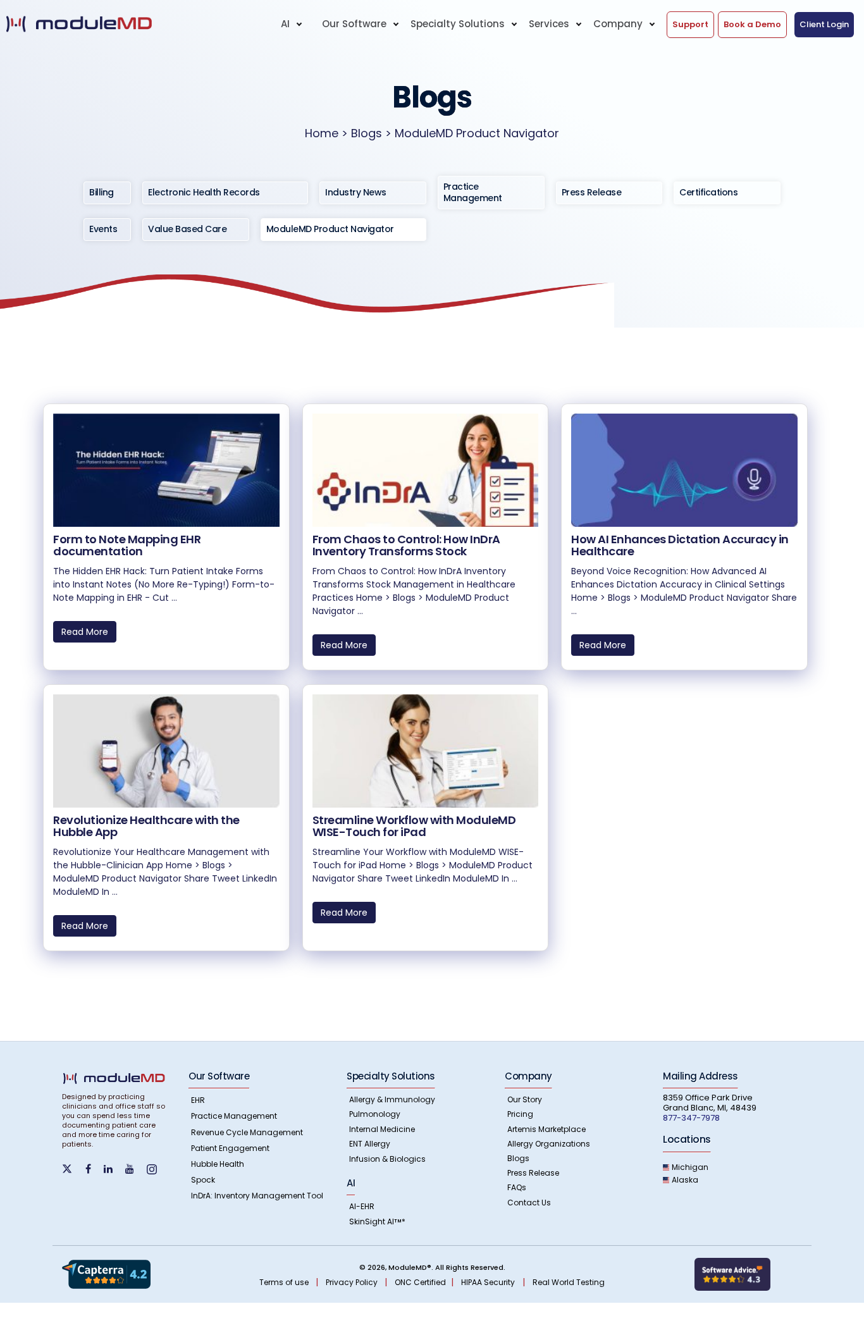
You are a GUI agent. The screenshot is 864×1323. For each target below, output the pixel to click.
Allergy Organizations (548, 1143)
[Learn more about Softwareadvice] (732, 1273)
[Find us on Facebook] (93, 1169)
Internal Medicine (382, 1129)
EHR (198, 1100)
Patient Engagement (230, 1148)
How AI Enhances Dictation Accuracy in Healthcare (680, 545)
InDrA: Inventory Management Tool (257, 1195)
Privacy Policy (353, 1282)
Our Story (524, 1099)
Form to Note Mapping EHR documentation (127, 545)
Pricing (520, 1114)
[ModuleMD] (102, 24)
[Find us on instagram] (157, 1169)
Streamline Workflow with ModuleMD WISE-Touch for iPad (414, 826)
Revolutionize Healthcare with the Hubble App (146, 826)
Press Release (533, 1172)
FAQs (516, 1187)
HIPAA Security (488, 1282)
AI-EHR (361, 1206)
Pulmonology (374, 1114)
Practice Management (234, 1116)
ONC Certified (420, 1282)
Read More (84, 631)
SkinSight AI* (377, 1221)
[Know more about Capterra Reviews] (106, 1273)
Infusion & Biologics (387, 1159)
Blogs (518, 1158)
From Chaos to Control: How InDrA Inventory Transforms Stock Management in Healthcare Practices (417, 551)
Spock (203, 1179)
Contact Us (529, 1202)
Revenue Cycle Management (247, 1132)
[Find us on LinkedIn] (113, 1169)
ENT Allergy (369, 1143)
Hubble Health (217, 1164)
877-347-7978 (691, 1118)
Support (690, 24)
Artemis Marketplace (546, 1129)
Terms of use (285, 1282)
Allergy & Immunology (392, 1099)
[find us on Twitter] (73, 1168)
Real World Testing (569, 1282)
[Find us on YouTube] (134, 1169)
